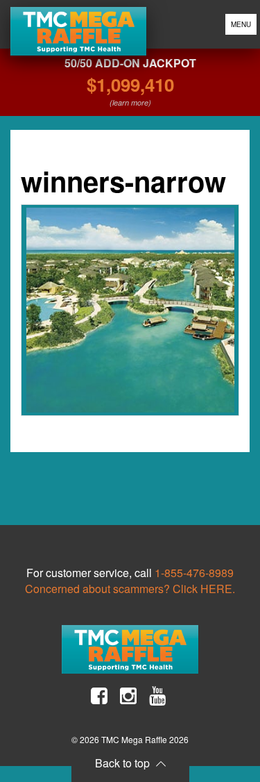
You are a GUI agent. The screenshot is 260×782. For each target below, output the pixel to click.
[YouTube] (157, 696)
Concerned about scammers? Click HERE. (130, 589)
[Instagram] (128, 696)
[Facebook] (99, 696)
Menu (241, 24)
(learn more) (130, 102)
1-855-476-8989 (194, 573)
